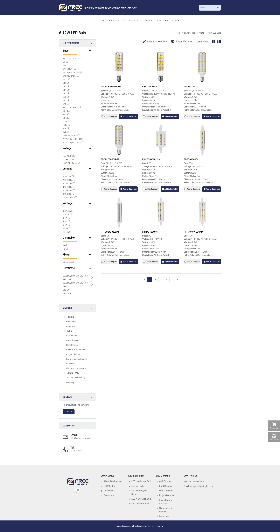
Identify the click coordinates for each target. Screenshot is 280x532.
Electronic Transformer (76, 368)
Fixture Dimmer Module (76, 359)
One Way (70, 382)
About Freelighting (112, 481)
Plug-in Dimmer (73, 354)
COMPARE (67, 397)
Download (162, 20)
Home (101, 20)
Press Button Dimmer (75, 349)
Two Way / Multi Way (75, 378)
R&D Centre (109, 486)
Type (69, 331)
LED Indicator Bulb (140, 503)
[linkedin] (77, 490)
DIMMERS (67, 308)
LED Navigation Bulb (141, 499)
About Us (114, 20)
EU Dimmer (71, 321)
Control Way (73, 373)
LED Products (130, 20)
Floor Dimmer (72, 345)
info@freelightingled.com (80, 438)
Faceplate (70, 364)
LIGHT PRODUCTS (71, 43)
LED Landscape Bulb (141, 481)
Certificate (109, 495)
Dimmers (147, 20)
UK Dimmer (71, 326)
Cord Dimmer (72, 340)
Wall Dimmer (71, 335)
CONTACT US (69, 426)
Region (70, 316)
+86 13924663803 (195, 481)
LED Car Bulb (137, 486)
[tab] (77, 43)
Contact (176, 20)
